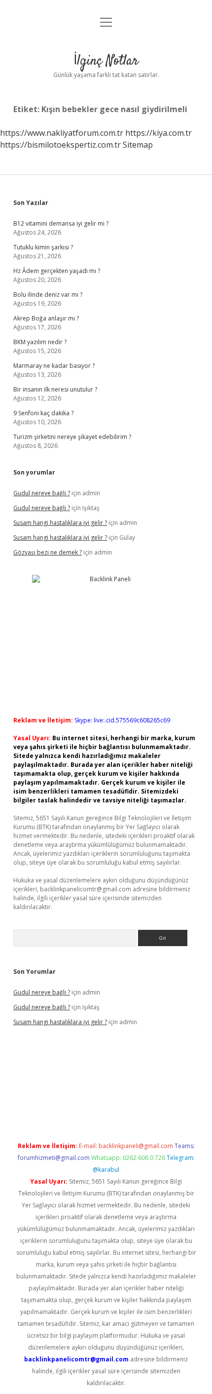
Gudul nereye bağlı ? (41, 493)
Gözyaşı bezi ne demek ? (47, 552)
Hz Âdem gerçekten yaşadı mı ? (56, 271)
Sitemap (138, 144)
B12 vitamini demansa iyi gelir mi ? (60, 223)
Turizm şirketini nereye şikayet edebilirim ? (72, 437)
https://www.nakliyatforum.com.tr (61, 132)
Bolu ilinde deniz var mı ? (47, 294)
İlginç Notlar (106, 61)
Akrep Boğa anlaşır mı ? (46, 318)
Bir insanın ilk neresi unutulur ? (55, 389)
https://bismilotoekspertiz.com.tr (60, 144)
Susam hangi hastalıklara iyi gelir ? (60, 522)
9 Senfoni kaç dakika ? (43, 413)
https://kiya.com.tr (158, 132)
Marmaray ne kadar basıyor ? (54, 365)
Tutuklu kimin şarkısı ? (43, 247)
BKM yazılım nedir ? (40, 342)
